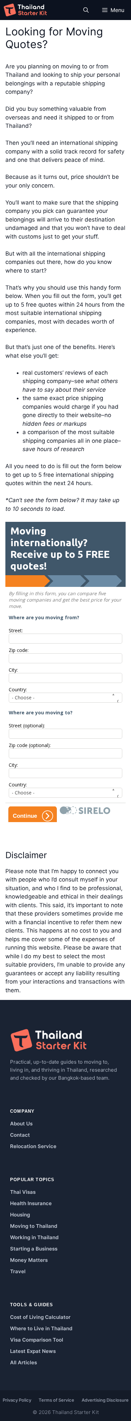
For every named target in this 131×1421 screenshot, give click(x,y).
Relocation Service (33, 1146)
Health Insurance (31, 1203)
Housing (20, 1214)
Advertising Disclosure (105, 1400)
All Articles (23, 1362)
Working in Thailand (34, 1237)
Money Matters (29, 1260)
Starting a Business (33, 1249)
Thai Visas (23, 1192)
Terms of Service (56, 1400)
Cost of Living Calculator (40, 1317)
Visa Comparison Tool (36, 1340)
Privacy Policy (17, 1400)
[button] (86, 10)
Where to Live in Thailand (41, 1328)
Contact (20, 1135)
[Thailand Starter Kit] (25, 10)
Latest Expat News (33, 1351)
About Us (21, 1123)
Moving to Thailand (33, 1226)
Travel (18, 1271)
